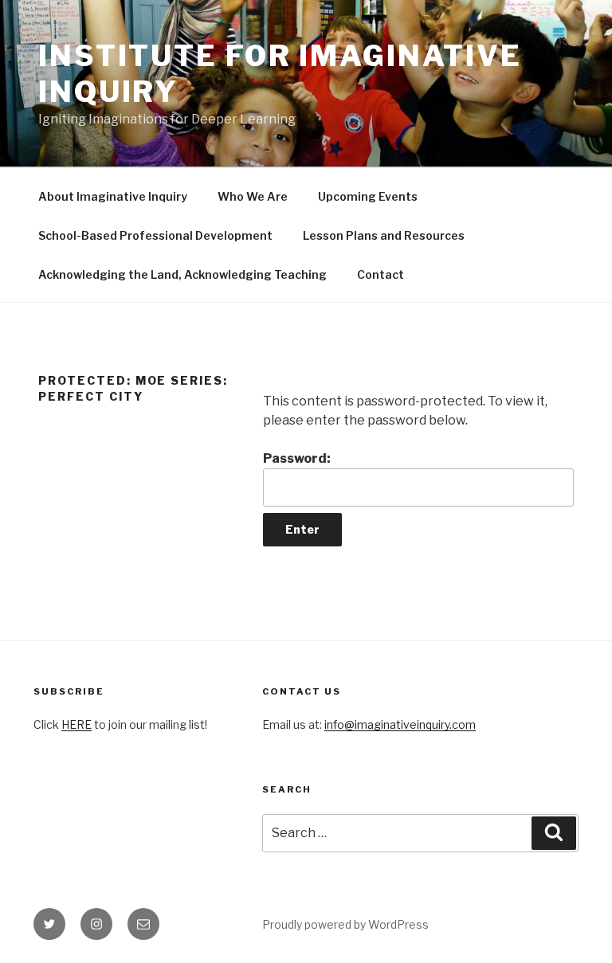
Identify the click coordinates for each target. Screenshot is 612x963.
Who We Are (253, 196)
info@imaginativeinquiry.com (400, 724)
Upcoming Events (368, 196)
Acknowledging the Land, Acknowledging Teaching (182, 274)
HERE (76, 724)
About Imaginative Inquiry (112, 196)
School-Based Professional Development (155, 235)
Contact (380, 274)
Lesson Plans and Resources (384, 235)
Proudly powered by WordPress (345, 924)
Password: (297, 458)
